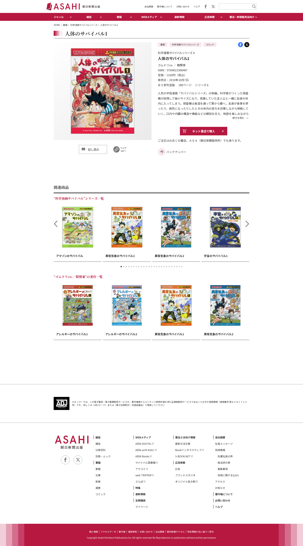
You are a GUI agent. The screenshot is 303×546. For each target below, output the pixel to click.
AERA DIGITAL (143, 444)
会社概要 (148, 6)
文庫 (98, 475)
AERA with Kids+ (144, 450)
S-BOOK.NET (182, 456)
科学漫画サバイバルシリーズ (83, 25)
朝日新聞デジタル (176, 531)
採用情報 (220, 450)
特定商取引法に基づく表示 (200, 531)
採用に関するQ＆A (228, 475)
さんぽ (139, 481)
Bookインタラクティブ (188, 450)
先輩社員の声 (225, 456)
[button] (121, 266)
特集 (137, 488)
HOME (57, 25)
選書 (98, 488)
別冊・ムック (103, 456)
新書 (98, 481)
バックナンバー (176, 152)
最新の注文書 (182, 444)
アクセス (220, 481)
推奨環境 (132, 531)
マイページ (141, 507)
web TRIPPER (143, 475)
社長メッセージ (224, 444)
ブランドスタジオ (185, 475)
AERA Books (142, 456)
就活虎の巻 (224, 462)
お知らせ (220, 488)
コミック (100, 494)
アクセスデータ (108, 531)
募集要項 (223, 469)
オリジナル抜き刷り (186, 481)
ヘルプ (196, 6)
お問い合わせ (183, 6)
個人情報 (93, 531)
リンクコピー (123, 149)
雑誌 (98, 437)
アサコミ (140, 469)
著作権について (164, 6)
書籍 (65, 25)
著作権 (122, 531)
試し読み (93, 149)
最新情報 (179, 17)
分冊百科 (100, 450)
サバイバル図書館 (145, 462)
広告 (177, 469)
